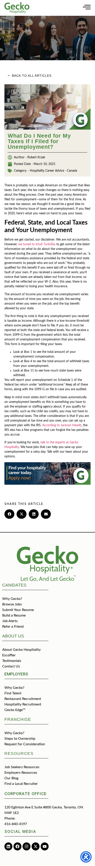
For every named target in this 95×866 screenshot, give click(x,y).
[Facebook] (17, 846)
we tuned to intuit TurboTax (36, 244)
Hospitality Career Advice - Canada (53, 170)
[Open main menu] (87, 7)
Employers (16, 674)
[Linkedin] (8, 846)
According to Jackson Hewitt (62, 425)
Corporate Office (25, 793)
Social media (20, 831)
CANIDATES (14, 585)
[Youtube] (45, 846)
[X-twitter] (36, 846)
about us (13, 636)
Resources (19, 753)
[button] (9, 514)
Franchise (17, 719)
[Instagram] (26, 846)
